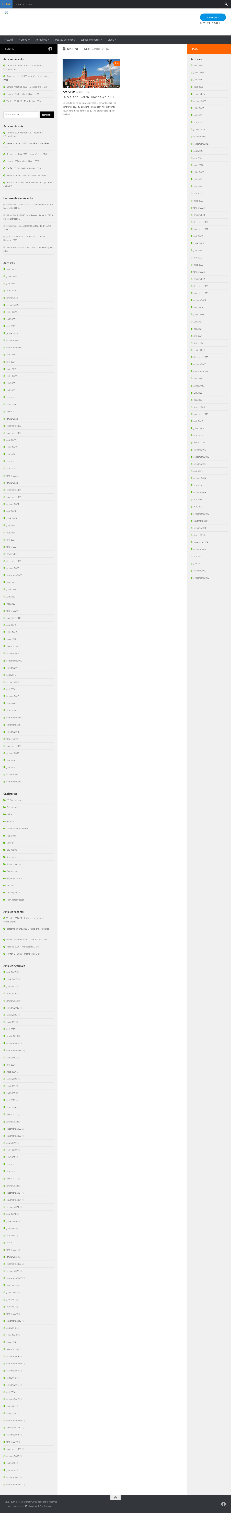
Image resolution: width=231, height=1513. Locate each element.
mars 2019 (11, 639)
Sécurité (10, 885)
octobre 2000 (12, 774)
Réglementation (14, 878)
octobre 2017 (12, 668)
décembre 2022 (13, 426)
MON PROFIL (212, 23)
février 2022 (12, 475)
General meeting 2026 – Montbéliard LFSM (26, 87)
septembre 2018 (14, 660)
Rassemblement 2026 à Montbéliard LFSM (26, 175)
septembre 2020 (14, 575)
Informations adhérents (17, 828)
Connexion (213, 17)
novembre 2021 (13, 497)
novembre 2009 (13, 746)
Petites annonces (65, 39)
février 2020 (12, 611)
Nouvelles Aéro (13, 864)
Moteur (9, 843)
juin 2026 (10, 283)
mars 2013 (11, 710)
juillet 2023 (11, 376)
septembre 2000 (14, 781)
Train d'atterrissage (15, 899)
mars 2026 (11, 290)
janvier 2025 (12, 333)
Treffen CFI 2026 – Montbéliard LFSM (23, 101)
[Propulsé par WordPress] (26, 1506)
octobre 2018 (12, 653)
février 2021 (12, 547)
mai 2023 (10, 390)
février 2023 (12, 411)
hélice (9, 814)
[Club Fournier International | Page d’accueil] (38, 22)
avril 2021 (10, 540)
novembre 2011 (13, 724)
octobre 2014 (12, 682)
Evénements (69, 92)
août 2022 (11, 440)
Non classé (11, 857)
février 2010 (12, 739)
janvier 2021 (12, 554)
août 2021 (11, 511)
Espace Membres (90, 39)
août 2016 (11, 675)
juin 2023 (10, 383)
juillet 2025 (11, 312)
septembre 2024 (14, 347)
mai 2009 (10, 760)
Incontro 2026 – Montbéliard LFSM (22, 94)
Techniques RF (13, 892)
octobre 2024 (12, 340)
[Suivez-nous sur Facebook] (50, 49)
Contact (6, 4)
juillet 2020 (11, 589)
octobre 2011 (12, 732)
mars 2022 (11, 468)
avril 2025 (10, 326)
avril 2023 (10, 397)
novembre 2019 (13, 618)
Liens (111, 39)
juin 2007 (10, 767)
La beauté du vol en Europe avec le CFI (88, 97)
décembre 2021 (13, 490)
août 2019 (11, 625)
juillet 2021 (11, 518)
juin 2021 (10, 525)
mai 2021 (10, 532)
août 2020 (11, 582)
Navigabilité (11, 850)
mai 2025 (10, 319)
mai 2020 (10, 604)
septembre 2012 (14, 717)
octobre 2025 (12, 305)
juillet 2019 (11, 632)
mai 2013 (10, 703)
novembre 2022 (13, 433)
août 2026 (11, 269)
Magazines (11, 835)
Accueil (9, 39)
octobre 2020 (12, 568)
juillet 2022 (11, 447)
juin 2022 (10, 454)
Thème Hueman (44, 1506)
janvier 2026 (12, 297)
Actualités (41, 39)
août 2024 (11, 354)
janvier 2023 (12, 419)
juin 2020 (10, 596)
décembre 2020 (13, 561)
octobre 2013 (12, 696)
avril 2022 (10, 461)
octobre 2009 (12, 753)
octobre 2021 (12, 504)
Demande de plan (23, 4)
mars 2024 (11, 369)
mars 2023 (11, 404)
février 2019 (12, 646)
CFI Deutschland (13, 800)
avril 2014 (10, 689)
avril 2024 (10, 362)
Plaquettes (11, 871)
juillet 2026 (11, 276)
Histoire (23, 39)
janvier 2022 (12, 483)
